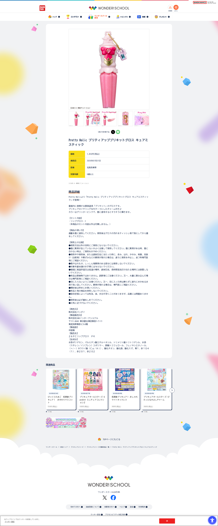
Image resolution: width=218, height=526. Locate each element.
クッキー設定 (95, 514)
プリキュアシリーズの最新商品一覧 (98, 447)
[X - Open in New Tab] (113, 132)
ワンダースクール (51, 447)
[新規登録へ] (170, 7)
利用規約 (142, 507)
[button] (172, 390)
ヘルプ (122, 507)
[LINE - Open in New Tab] (118, 132)
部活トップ (63, 447)
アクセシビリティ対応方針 (115, 514)
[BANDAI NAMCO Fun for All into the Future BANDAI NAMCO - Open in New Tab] (204, 2)
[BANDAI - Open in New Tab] (42, 8)
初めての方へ (75, 507)
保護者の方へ (109, 507)
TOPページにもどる (111, 439)
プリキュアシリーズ (77, 447)
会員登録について (92, 507)
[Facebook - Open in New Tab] (113, 497)
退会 (131, 507)
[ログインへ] (176, 7)
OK (167, 521)
